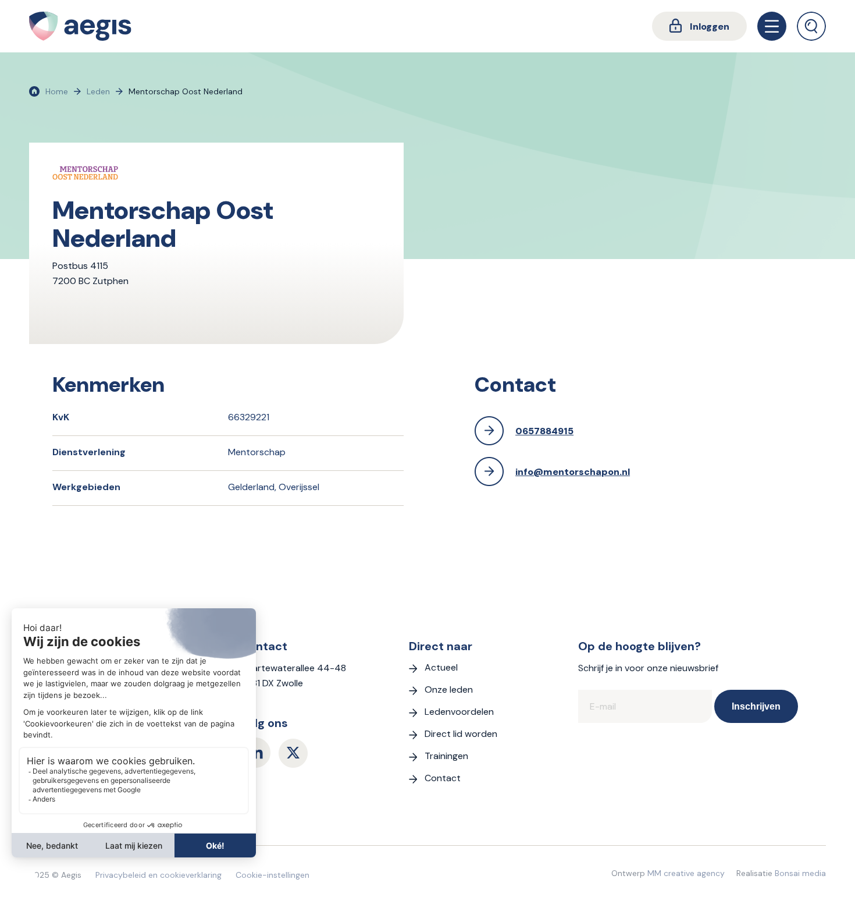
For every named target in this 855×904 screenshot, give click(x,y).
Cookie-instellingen (272, 875)
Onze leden (449, 689)
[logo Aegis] (80, 26)
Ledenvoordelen (459, 712)
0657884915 (544, 431)
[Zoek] (811, 26)
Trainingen (446, 756)
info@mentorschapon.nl (572, 472)
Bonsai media (800, 873)
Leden (98, 91)
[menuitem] (699, 26)
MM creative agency (686, 873)
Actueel (441, 667)
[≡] (771, 26)
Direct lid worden (461, 734)
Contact (443, 778)
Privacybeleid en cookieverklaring (158, 875)
